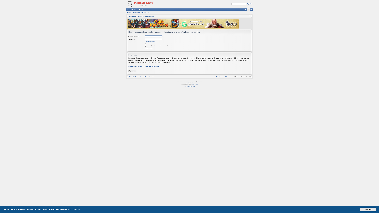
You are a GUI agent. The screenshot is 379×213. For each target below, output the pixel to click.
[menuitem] (245, 9)
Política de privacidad (151, 66)
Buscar (130, 12)
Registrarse (146, 12)
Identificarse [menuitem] (249, 10)
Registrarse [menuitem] (251, 10)
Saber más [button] (76, 209)
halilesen (193, 82)
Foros (142, 9)
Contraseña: (131, 39)
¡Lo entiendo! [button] (367, 209)
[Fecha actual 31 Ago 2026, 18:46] (249, 16)
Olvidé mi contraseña (150, 41)
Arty (189, 82)
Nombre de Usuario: (133, 36)
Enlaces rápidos (128, 10)
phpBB (185, 81)
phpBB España (195, 84)
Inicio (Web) (133, 9)
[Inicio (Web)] (140, 4)
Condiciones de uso (135, 66)
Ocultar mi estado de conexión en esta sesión (157, 45)
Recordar (148, 43)
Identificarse (137, 12)
